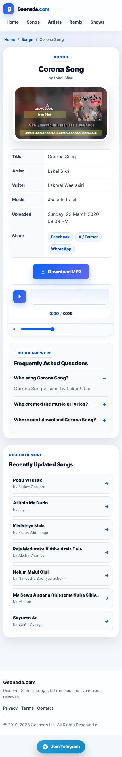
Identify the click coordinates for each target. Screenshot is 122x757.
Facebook (60, 237)
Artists (55, 22)
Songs (33, 22)
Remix (76, 22)
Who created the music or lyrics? (51, 404)
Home (13, 22)
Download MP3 (65, 271)
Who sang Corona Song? (41, 378)
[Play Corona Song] (19, 296)
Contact (45, 708)
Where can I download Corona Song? (55, 419)
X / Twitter (88, 237)
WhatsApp (61, 249)
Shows (97, 22)
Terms (27, 708)
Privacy (10, 708)
